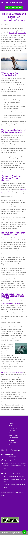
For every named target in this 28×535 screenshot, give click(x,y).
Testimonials (13, 442)
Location (12, 440)
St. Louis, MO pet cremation (17, 33)
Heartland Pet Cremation (14, 2)
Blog (14, 533)
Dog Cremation (14, 435)
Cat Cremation (14, 433)
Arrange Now (13, 428)
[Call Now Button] (24, 532)
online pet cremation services (10, 303)
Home (11, 423)
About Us (12, 425)
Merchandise (13, 438)
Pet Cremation (14, 430)
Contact (11, 445)
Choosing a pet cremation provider (12, 372)
